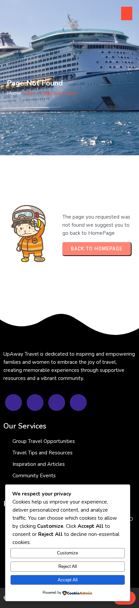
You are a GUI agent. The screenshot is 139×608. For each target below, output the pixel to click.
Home (14, 93)
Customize (67, 552)
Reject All (67, 566)
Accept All (68, 579)
